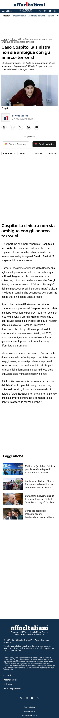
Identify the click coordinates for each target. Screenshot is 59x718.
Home (4, 39)
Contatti (7, 675)
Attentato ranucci (36, 16)
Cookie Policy (29, 711)
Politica (13, 39)
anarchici (9, 154)
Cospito (23, 154)
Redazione (8, 684)
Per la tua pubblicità (12, 689)
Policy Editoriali (10, 680)
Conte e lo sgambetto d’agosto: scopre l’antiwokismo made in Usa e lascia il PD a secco (39, 514)
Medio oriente (19, 16)
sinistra (37, 154)
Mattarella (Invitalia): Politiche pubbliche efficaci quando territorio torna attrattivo (40, 469)
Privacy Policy (29, 707)
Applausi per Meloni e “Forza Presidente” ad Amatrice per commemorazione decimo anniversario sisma (39, 484)
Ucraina (51, 16)
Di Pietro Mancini (20, 116)
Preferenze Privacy (29, 716)
